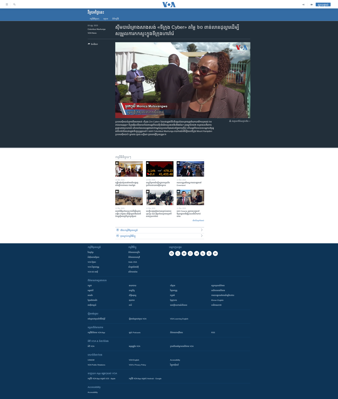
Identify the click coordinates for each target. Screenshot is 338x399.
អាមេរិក (90, 295)
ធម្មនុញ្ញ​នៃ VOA (134, 346)
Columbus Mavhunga (96, 29)
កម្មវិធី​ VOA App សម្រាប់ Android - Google (145, 378)
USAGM (91, 360)
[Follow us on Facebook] (171, 253)
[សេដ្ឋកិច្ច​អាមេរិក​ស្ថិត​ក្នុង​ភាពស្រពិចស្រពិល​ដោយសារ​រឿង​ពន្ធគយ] (159, 169)
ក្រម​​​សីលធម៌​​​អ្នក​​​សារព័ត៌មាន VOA (182, 346)
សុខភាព (132, 300)
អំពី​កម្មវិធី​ (115, 19)
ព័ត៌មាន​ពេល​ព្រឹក (134, 252)
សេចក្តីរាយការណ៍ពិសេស (178, 305)
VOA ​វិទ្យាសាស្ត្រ (93, 267)
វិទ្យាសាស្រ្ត (173, 290)
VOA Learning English (179, 319)
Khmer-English (217, 300)
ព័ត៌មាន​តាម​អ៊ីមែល (176, 332)
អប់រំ (130, 305)
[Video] (312, 5)
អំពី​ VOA (91, 346)
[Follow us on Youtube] (184, 253)
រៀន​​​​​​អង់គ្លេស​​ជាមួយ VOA (137, 319)
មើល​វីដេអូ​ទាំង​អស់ (198, 221)
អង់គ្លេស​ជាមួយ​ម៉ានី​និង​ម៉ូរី (96, 319)
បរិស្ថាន (172, 285)
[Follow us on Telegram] (196, 253)
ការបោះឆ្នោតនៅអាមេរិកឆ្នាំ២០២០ (222, 295)
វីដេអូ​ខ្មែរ (90, 252)
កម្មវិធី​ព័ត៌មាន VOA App (96, 332)
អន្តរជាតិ (90, 290)
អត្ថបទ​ (105, 19)
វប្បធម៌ (172, 295)
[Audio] (304, 5)
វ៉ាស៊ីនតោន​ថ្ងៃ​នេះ (93, 257)
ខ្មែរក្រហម (173, 300)
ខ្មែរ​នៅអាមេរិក (92, 300)
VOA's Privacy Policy (137, 365)
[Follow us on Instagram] (190, 253)
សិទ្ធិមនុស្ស (132, 295)
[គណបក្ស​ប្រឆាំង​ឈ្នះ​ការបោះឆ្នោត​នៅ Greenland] (190, 169)
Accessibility (175, 360)
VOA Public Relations (96, 365)
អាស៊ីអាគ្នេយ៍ (92, 305)
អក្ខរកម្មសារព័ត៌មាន (218, 285)
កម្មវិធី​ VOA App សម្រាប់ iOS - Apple (101, 378)
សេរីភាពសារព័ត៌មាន (218, 290)
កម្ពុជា (90, 285)
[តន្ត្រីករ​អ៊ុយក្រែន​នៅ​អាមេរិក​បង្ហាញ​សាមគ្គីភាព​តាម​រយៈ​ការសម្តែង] (129, 169)
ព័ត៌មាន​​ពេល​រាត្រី (134, 257)
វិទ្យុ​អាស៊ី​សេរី (174, 365)
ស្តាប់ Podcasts (134, 332)
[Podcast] (209, 253)
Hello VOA (132, 262)
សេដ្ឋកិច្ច (132, 290)
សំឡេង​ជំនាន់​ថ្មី (133, 267)
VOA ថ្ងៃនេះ (92, 262)
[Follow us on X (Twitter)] (177, 253)
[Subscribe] (215, 253)
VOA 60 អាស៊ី (93, 272)
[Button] (93, 44)
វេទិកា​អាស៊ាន (132, 272)
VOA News (92, 33)
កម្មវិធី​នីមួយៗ (94, 19)
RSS (213, 332)
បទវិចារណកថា (216, 305)
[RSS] (202, 253)
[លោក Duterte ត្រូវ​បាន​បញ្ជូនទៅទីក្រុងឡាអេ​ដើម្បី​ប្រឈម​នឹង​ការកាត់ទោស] (190, 197)
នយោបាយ (132, 285)
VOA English (134, 360)
